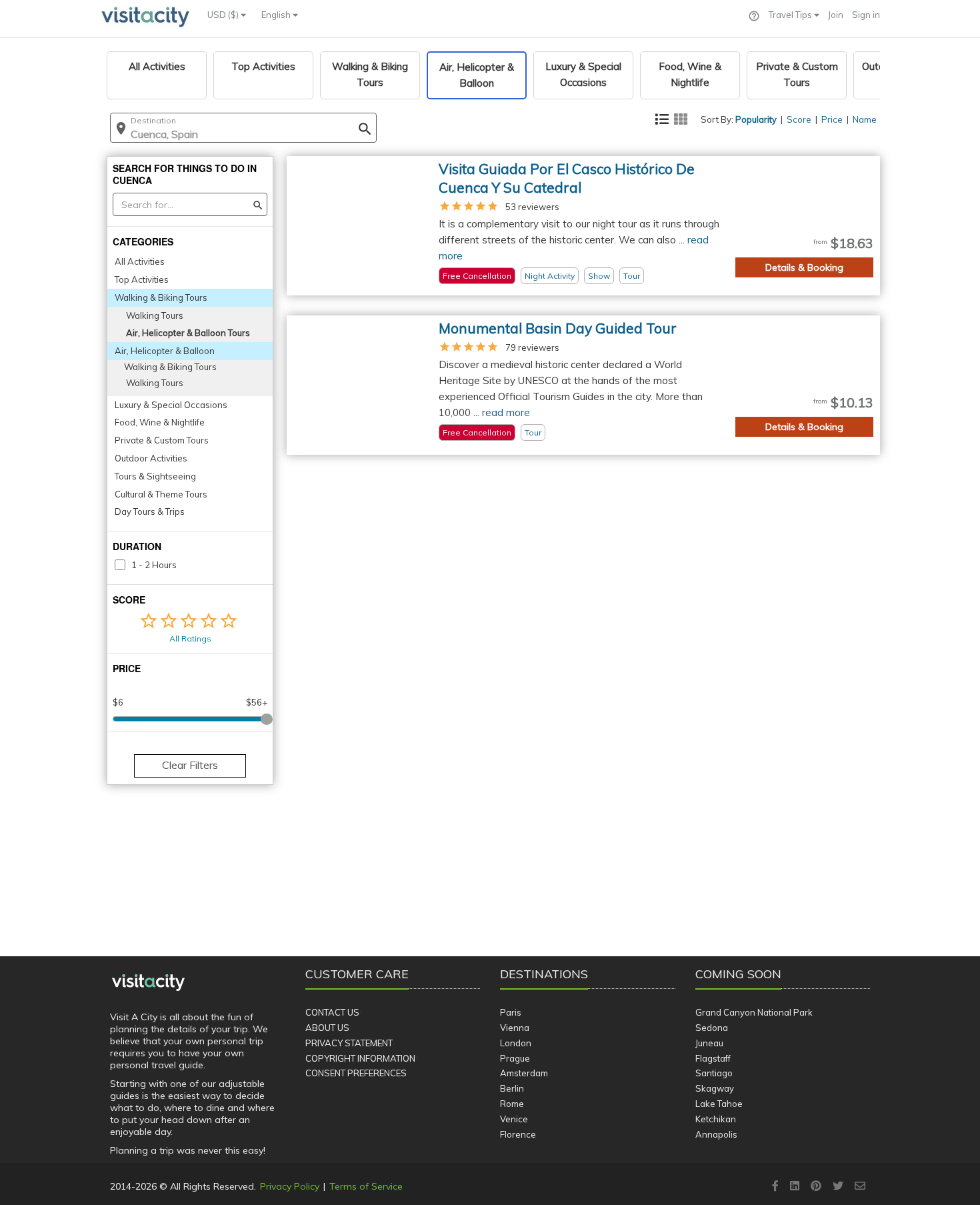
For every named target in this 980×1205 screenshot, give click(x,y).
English (277, 14)
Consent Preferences (356, 1073)
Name (865, 119)
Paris (510, 1012)
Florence (518, 1134)
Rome (512, 1103)
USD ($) (224, 14)
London (515, 1043)
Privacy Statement (349, 1043)
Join (835, 14)
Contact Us (332, 1012)
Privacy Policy (289, 1186)
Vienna (514, 1027)
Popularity (756, 119)
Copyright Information (360, 1058)
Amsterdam (524, 1073)
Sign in (866, 14)
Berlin (512, 1088)
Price (832, 119)
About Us (327, 1027)
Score (799, 119)
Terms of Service (366, 1186)
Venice (514, 1119)
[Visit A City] (148, 983)
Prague (515, 1058)
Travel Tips (791, 14)
